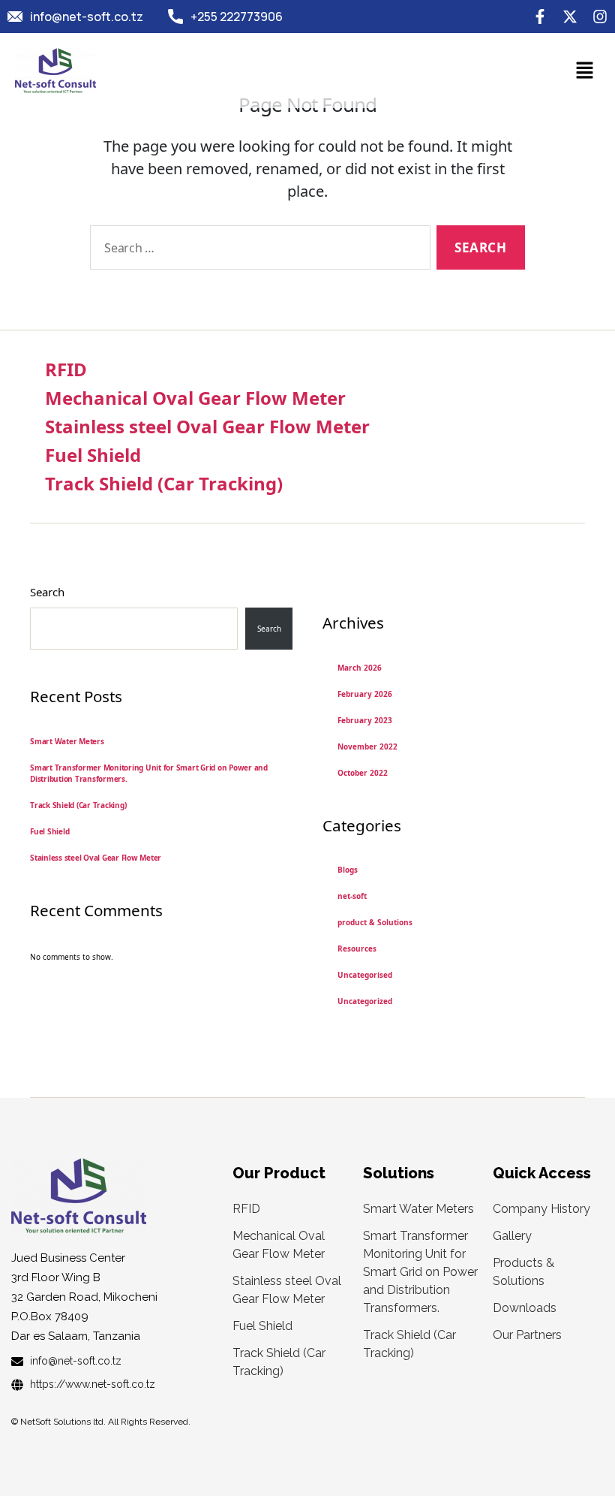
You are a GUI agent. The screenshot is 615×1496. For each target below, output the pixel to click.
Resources (357, 948)
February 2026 (365, 694)
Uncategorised (365, 975)
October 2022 (363, 773)
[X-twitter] (570, 16)
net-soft (352, 896)
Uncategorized (365, 1001)
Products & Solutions (523, 1272)
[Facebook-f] (540, 16)
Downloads (524, 1308)
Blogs (348, 869)
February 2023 (365, 720)
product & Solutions (375, 922)
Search (47, 591)
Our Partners (527, 1335)
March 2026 (360, 667)
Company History (541, 1209)
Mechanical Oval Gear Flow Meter (195, 397)
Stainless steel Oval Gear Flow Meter (207, 426)
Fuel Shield (93, 454)
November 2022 (368, 746)
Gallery (512, 1236)
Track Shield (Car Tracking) (164, 483)
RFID (66, 369)
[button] (585, 70)
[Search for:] (257, 250)
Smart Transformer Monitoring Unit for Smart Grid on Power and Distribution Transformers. (420, 1272)
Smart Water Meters (67, 741)
